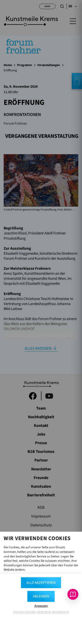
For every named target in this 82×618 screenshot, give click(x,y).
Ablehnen (41, 596)
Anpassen (41, 606)
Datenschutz (60, 612)
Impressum (43, 612)
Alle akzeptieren (41, 582)
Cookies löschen (24, 612)
